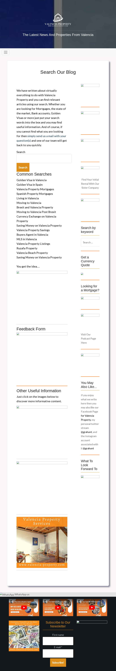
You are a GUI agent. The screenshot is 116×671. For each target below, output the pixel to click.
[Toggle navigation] (6, 52)
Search (21, 152)
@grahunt (86, 432)
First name (58, 634)
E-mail (58, 647)
